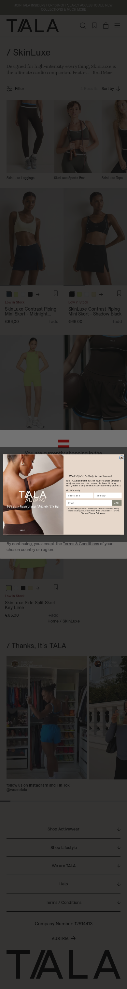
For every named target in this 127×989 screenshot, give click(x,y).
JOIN (117, 502)
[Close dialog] (121, 458)
